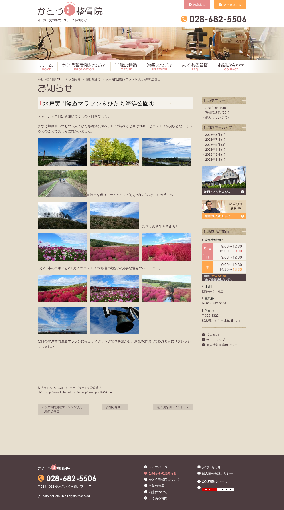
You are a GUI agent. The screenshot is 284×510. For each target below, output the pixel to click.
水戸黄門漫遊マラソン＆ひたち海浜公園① (133, 79)
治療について (158, 67)
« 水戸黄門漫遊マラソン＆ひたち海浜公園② (62, 409)
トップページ (158, 467)
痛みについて (214, 117)
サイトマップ (215, 339)
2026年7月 (212, 139)
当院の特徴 (125, 67)
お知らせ (75, 79)
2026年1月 (212, 159)
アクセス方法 (232, 4)
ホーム (47, 67)
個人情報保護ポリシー (221, 344)
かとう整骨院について (82, 67)
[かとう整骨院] (70, 7)
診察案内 (199, 4)
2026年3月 (212, 154)
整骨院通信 (93, 79)
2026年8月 (212, 134)
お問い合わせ (229, 67)
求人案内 (212, 334)
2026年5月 (212, 144)
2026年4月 (212, 149)
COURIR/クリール (214, 481)
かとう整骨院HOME (51, 79)
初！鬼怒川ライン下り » (173, 407)
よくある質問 (194, 67)
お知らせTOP (114, 407)
